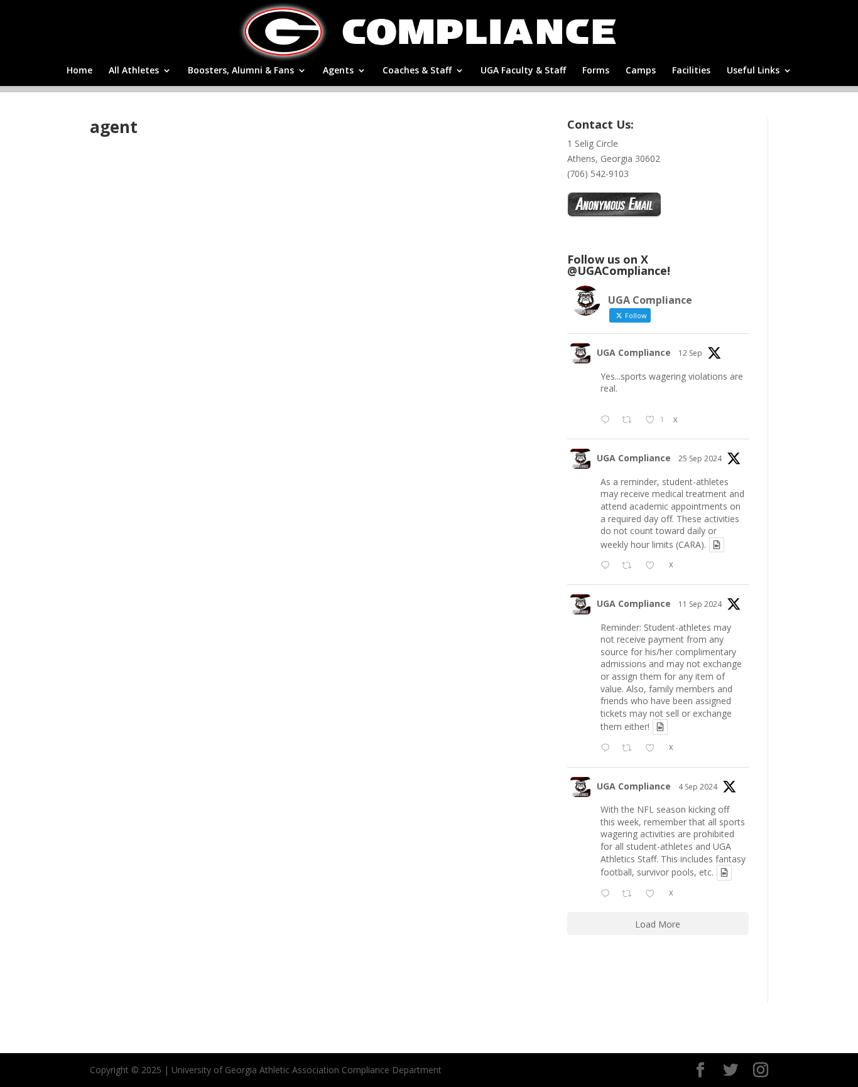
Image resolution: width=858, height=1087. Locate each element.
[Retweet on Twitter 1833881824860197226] (630, 749)
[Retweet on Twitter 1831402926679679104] (630, 894)
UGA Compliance (634, 352)
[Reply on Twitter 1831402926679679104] (608, 894)
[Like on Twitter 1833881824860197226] (653, 749)
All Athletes (134, 71)
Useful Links (753, 71)
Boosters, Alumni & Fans (241, 71)
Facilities (691, 71)
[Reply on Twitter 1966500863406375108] (608, 420)
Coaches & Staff (417, 71)
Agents (338, 71)
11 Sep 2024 (700, 604)
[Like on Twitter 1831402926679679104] (653, 894)
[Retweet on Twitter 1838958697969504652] (630, 566)
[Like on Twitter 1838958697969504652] (653, 566)
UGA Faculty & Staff (523, 71)
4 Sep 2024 (697, 786)
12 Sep (690, 353)
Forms (595, 71)
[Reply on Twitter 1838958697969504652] (608, 566)
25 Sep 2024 (700, 458)
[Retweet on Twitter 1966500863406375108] (630, 420)
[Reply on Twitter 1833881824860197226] (608, 749)
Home (79, 71)
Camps (641, 71)
